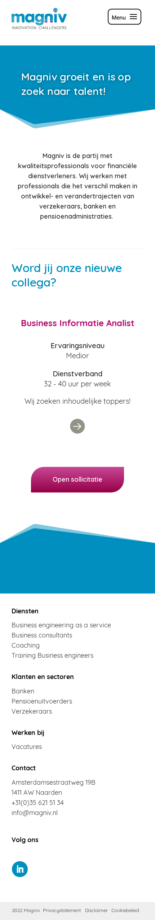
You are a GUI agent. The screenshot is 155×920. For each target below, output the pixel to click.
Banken (23, 692)
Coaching (26, 646)
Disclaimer (96, 910)
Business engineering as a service (61, 626)
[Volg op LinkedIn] (20, 869)
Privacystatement (62, 910)
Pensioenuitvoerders (42, 702)
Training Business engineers (52, 656)
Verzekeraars (32, 712)
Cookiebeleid (125, 910)
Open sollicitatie (77, 479)
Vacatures (27, 747)
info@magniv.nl (35, 813)
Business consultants (42, 636)
